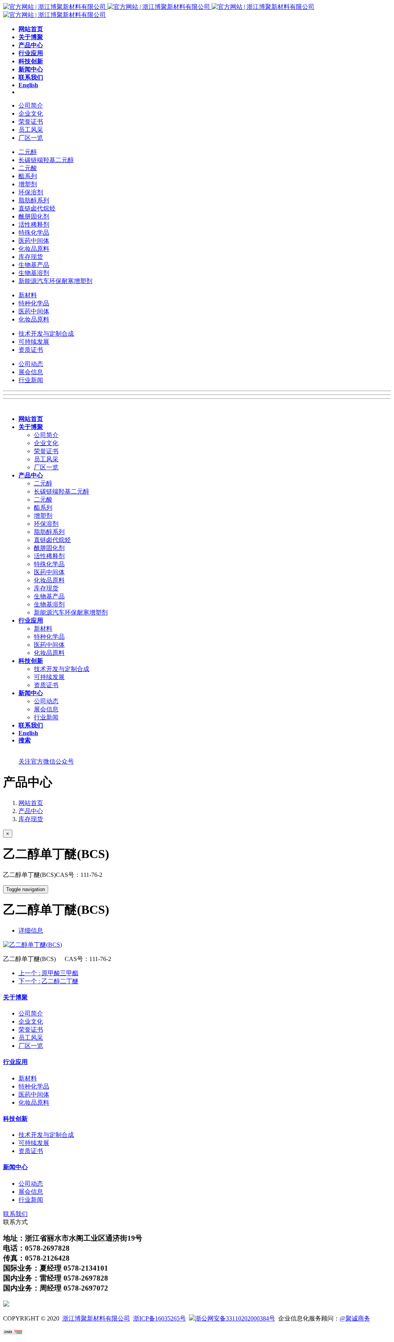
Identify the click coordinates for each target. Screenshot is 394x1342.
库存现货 (30, 819)
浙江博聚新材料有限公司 (96, 1318)
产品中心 (30, 811)
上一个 (48, 973)
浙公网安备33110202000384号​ (235, 1318)
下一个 (48, 981)
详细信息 (30, 930)
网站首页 (30, 803)
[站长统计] (12, 1332)
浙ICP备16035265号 (159, 1318)
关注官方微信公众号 (46, 761)
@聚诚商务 (355, 1318)
